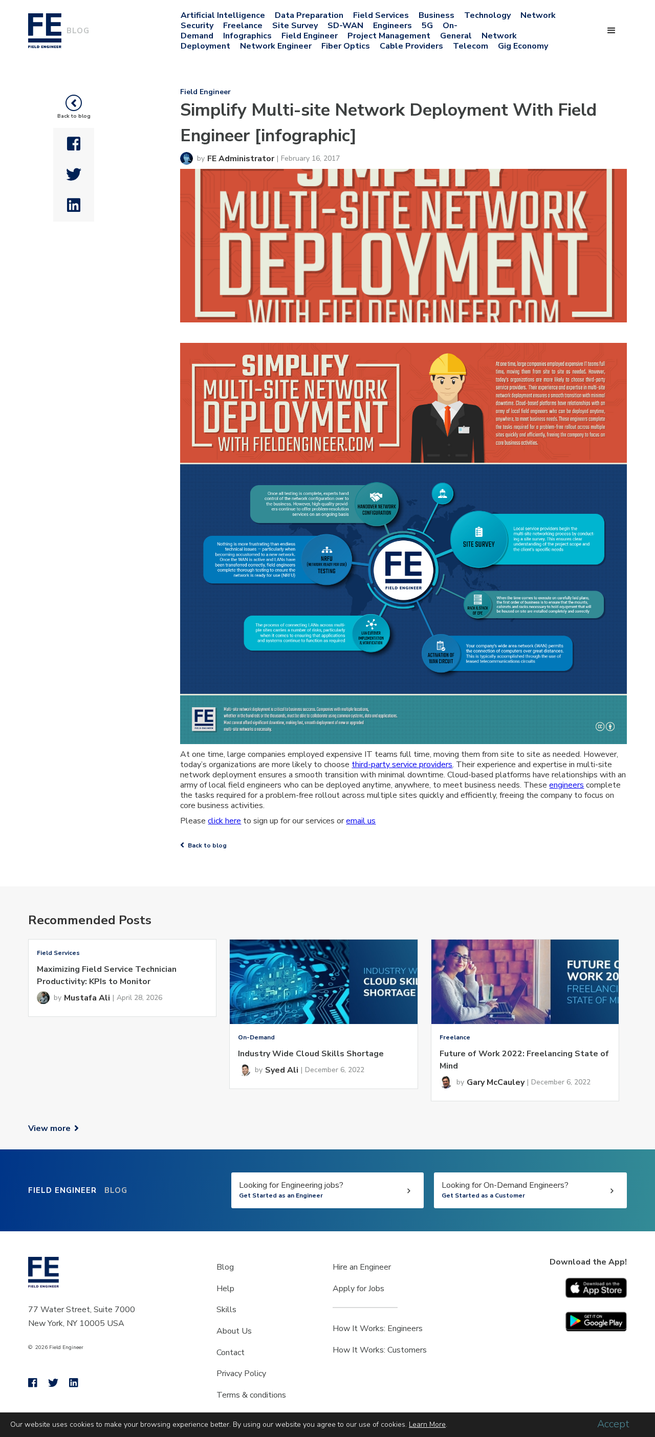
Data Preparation (309, 15)
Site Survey (295, 25)
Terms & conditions (251, 1395)
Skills (226, 1309)
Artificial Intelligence (223, 15)
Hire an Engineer (362, 1267)
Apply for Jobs (358, 1288)
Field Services (381, 15)
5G (427, 25)
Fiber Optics (345, 46)
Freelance (243, 25)
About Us (234, 1331)
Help (225, 1288)
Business (436, 15)
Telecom (470, 46)
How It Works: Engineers (378, 1328)
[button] (611, 30)
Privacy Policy (241, 1373)
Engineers (392, 25)
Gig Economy (523, 46)
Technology (487, 15)
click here (224, 820)
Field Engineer (309, 35)
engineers (566, 785)
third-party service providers (402, 764)
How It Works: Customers (380, 1350)
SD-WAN (345, 25)
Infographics (247, 35)
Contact (230, 1352)
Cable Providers (411, 46)
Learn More (427, 1424)
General (456, 35)
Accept (613, 1424)
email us (361, 820)
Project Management (388, 35)
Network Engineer (276, 46)
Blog (225, 1267)
